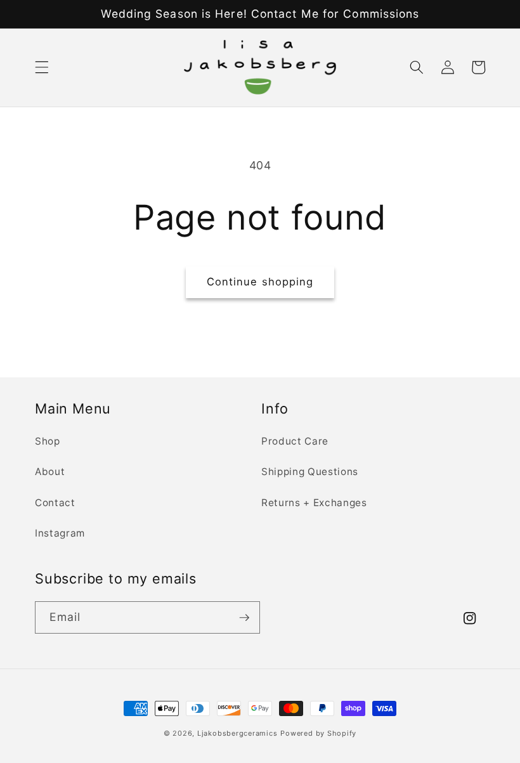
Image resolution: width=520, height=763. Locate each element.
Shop (47, 441)
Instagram (60, 533)
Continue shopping (260, 281)
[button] (42, 67)
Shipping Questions (309, 472)
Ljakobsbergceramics (237, 733)
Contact (55, 503)
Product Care (294, 441)
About (50, 472)
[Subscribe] (244, 617)
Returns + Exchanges (314, 503)
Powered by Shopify (318, 733)
